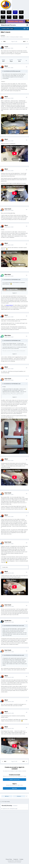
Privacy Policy (9, 859)
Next (24, 41)
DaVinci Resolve (9, 305)
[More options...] (26, 47)
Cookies (21, 859)
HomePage (3, 12)
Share (7, 796)
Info (21, 16)
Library (9, 16)
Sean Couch (8, 209)
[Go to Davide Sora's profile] (2, 621)
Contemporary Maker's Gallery (16, 36)
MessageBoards (15, 12)
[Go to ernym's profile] (2, 47)
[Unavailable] (14, 124)
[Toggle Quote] (3, 71)
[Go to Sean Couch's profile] (2, 209)
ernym (6, 46)
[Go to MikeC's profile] (2, 67)
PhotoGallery (15, 17)
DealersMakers (9, 12)
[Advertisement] (6, 834)
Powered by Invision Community (14, 862)
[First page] (2, 42)
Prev (4, 41)
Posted (9, 48)
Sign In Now (14, 788)
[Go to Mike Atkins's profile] (2, 275)
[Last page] (27, 42)
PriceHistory (21, 12)
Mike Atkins (8, 274)
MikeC (3, 35)
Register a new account (14, 779)
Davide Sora (8, 620)
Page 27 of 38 (14, 41)
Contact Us (15, 859)
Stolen (3, 16)
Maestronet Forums (8, 25)
